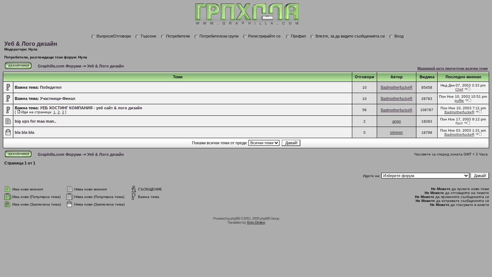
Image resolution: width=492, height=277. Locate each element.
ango (396, 121)
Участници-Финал (57, 98)
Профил (298, 36)
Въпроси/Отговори (114, 36)
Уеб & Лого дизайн (30, 44)
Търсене (148, 36)
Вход (398, 36)
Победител (51, 87)
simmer (396, 132)
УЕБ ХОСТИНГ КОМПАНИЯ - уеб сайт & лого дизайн (91, 108)
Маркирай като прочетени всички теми (452, 68)
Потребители (178, 36)
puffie (459, 100)
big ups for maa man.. (35, 121)
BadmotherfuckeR (396, 87)
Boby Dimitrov (256, 222)
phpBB (235, 218)
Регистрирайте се (264, 36)
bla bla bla (24, 132)
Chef (459, 89)
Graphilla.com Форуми (59, 66)
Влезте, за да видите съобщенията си (350, 36)
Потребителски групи (219, 36)
